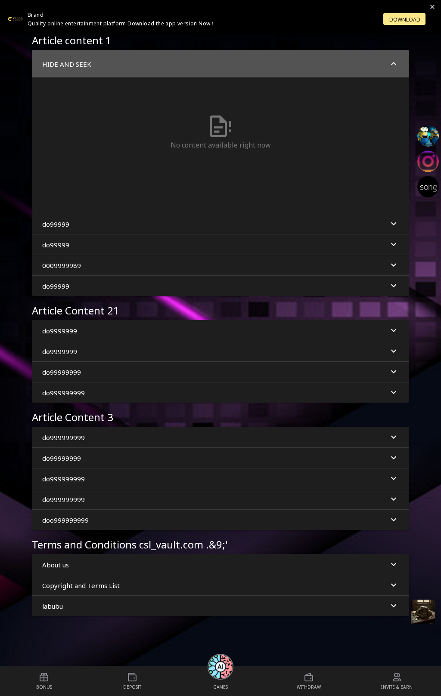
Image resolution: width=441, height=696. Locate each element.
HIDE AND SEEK (66, 64)
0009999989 (61, 265)
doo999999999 (65, 519)
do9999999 (59, 330)
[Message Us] (423, 612)
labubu (52, 606)
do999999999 (63, 392)
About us (55, 564)
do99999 (55, 224)
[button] (220, 131)
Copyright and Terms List (81, 585)
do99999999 (61, 371)
